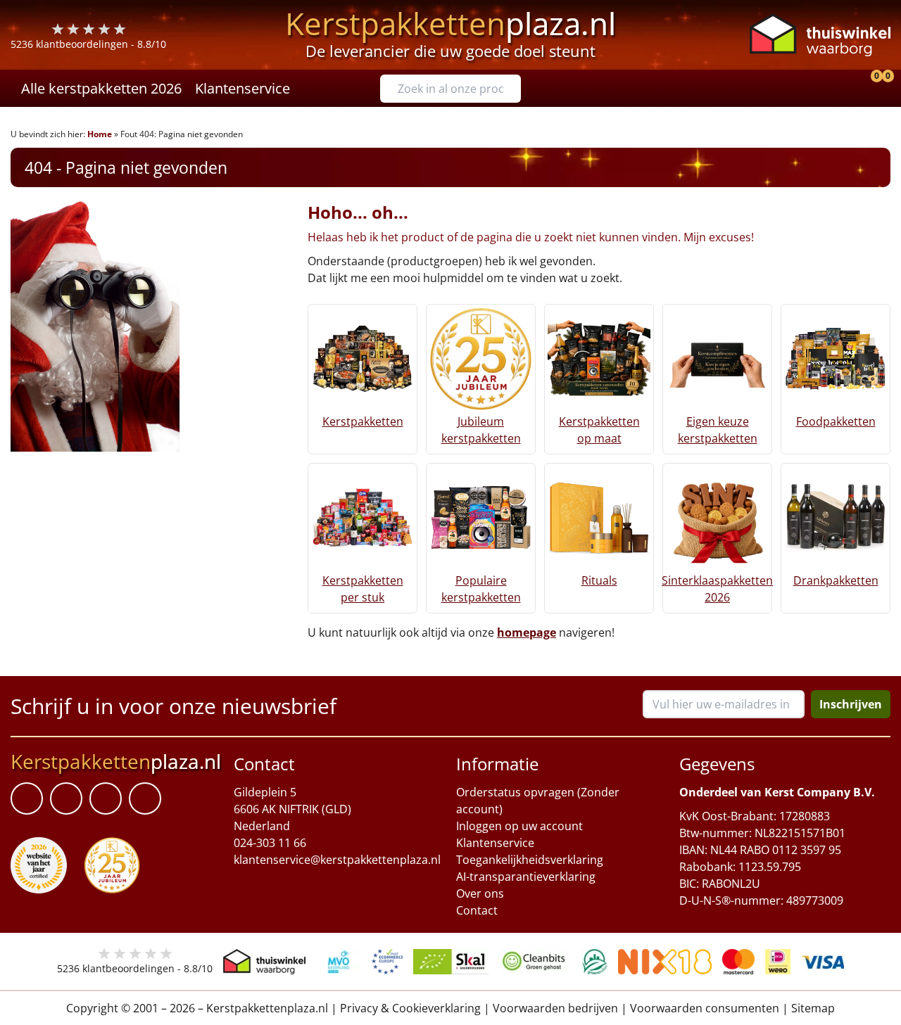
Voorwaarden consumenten (704, 1008)
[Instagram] (145, 798)
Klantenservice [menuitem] (242, 88)
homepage (526, 632)
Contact (477, 910)
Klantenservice (495, 843)
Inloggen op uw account (519, 826)
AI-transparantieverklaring (526, 876)
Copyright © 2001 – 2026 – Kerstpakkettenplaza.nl (197, 1008)
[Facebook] (27, 798)
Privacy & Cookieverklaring (410, 1008)
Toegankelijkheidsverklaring (529, 859)
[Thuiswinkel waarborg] (820, 34)
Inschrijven (850, 704)
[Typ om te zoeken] (514, 88)
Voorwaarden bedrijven (555, 1008)
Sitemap (813, 1008)
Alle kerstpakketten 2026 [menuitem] (101, 88)
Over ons (480, 893)
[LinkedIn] (66, 798)
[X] (105, 798)
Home (99, 134)
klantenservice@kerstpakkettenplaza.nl (337, 859)
